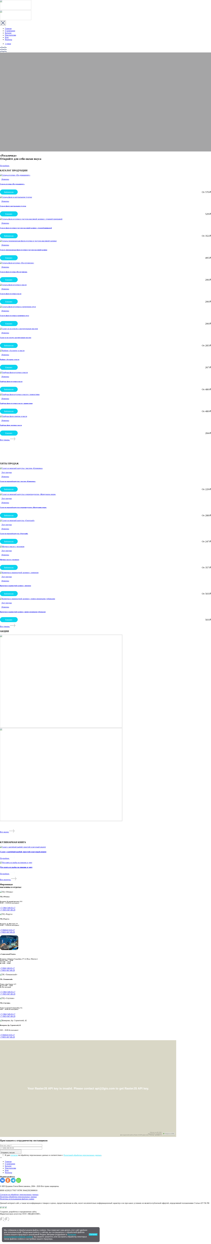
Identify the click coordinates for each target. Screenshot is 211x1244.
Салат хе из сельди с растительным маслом (15, 338)
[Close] (3, 23)
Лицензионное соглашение (155, 1133)
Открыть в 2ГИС (169, 1133)
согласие (14, 1155)
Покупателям (10, 35)
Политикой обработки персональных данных (82, 1155)
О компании (10, 31)
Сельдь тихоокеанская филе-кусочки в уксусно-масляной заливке (23, 250)
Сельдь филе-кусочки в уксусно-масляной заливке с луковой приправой (26, 228)
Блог (7, 37)
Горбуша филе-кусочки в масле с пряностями (16, 403)
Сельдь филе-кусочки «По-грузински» (13, 272)
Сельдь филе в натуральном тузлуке (13, 206)
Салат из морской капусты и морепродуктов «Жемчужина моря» (23, 507)
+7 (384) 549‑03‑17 (7, 992)
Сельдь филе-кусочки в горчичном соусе (14, 316)
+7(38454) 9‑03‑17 (7, 930)
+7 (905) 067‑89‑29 (7, 910)
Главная (8, 29)
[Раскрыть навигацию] (3, 51)
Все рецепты (5, 880)
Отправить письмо (8, 1153)
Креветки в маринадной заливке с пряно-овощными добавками (23, 612)
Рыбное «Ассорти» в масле (9, 359)
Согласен (93, 1234)
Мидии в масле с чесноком (9, 560)
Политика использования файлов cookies (17, 1199)
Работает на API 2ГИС (156, 1132)
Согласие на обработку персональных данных (19, 1195)
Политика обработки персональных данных (18, 1197)
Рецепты (8, 40)
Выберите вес (9, 192)
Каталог (8, 33)
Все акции (4, 832)
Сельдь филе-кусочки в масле (10, 294)
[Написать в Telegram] (1, 1224)
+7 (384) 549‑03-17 (7, 908)
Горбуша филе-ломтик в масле (11, 425)
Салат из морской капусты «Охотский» (14, 533)
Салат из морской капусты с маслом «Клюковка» (18, 481)
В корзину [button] (8, 214)
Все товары (5, 440)
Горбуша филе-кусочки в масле (11, 381)
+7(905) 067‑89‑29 (7, 932)
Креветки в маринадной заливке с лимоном (15, 586)
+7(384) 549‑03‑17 (7, 968)
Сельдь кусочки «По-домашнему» (12, 184)
